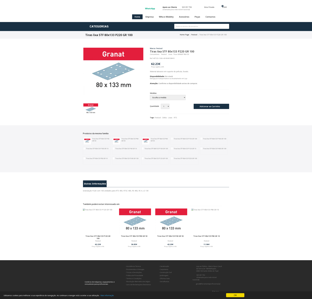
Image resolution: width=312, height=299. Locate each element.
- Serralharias (164, 281)
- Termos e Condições (133, 278)
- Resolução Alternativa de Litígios (138, 281)
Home (137, 16)
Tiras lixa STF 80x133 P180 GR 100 (214, 139)
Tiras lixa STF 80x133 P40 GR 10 (126, 149)
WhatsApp (150, 8)
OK (235, 295)
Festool (194, 34)
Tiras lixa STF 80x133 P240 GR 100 (126, 158)
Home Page (184, 34)
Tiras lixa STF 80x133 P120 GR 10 (185, 149)
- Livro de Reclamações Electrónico (138, 284)
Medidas (153, 93)
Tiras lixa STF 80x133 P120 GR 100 (156, 158)
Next (147, 71)
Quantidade (154, 106)
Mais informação (107, 295)
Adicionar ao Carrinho (210, 106)
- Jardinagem (163, 275)
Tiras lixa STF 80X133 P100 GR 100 (156, 149)
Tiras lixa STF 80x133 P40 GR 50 (100, 140)
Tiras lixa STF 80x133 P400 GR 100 (214, 149)
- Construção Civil (165, 272)
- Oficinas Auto (164, 278)
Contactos (210, 16)
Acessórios (184, 16)
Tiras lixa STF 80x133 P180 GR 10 (97, 149)
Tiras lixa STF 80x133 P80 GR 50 (129, 140)
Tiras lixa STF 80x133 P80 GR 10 (96, 158)
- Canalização (164, 266)
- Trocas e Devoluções (134, 272)
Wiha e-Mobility (166, 16)
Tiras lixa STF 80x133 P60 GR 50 (159, 140)
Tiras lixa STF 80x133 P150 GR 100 (185, 139)
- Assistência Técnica (133, 266)
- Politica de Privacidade (134, 275)
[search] (224, 26)
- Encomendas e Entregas (135, 269)
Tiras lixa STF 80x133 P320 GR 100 (185, 158)
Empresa (150, 16)
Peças (197, 16)
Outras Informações (95, 184)
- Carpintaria (163, 269)
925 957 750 (177, 8)
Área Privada (209, 7)
